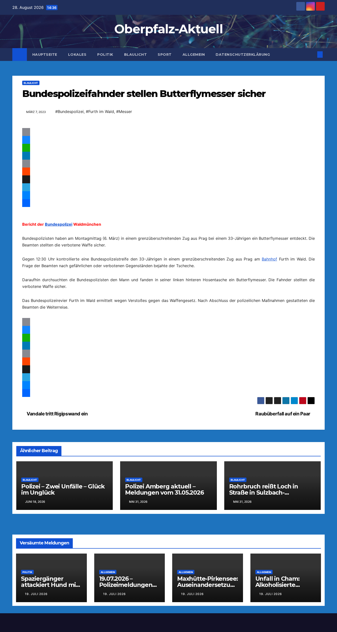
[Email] (168, 132)
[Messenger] (168, 195)
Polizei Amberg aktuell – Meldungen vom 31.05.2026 (164, 509)
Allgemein (194, 54)
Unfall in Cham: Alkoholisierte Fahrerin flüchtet (280, 604)
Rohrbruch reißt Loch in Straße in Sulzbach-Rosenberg (263, 512)
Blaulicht (135, 54)
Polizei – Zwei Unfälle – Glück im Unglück (63, 509)
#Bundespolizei (69, 111)
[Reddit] (168, 171)
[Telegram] (168, 187)
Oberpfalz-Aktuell (168, 29)
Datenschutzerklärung (243, 54)
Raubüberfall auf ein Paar (283, 434)
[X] (168, 179)
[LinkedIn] (168, 156)
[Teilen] (168, 213)
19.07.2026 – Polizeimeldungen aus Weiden (125, 604)
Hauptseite (44, 54)
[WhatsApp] (168, 148)
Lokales (77, 54)
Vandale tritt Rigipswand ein (57, 434)
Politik (105, 54)
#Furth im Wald (100, 111)
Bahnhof (269, 268)
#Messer (124, 111)
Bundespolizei (58, 234)
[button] (311, 54)
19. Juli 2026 (36, 614)
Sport (165, 54)
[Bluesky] (168, 140)
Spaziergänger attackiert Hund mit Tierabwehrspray (49, 604)
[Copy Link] (168, 163)
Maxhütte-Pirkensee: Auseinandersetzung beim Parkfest (207, 604)
